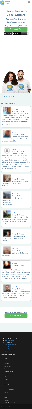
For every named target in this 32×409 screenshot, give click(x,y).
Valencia (6, 361)
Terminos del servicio (11, 340)
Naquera (7, 379)
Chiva (6, 395)
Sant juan (7, 363)
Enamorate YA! (16, 29)
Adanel (7, 347)
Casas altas (7, 397)
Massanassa (7, 384)
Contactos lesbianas (10, 345)
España (5, 96)
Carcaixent (7, 400)
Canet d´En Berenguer (10, 402)
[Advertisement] (16, 51)
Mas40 (7, 351)
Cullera (6, 392)
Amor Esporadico (10, 349)
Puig (5, 376)
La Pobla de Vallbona (9, 389)
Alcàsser (6, 374)
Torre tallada (7, 368)
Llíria (6, 387)
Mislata (6, 382)
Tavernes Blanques (9, 371)
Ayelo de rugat (8, 366)
